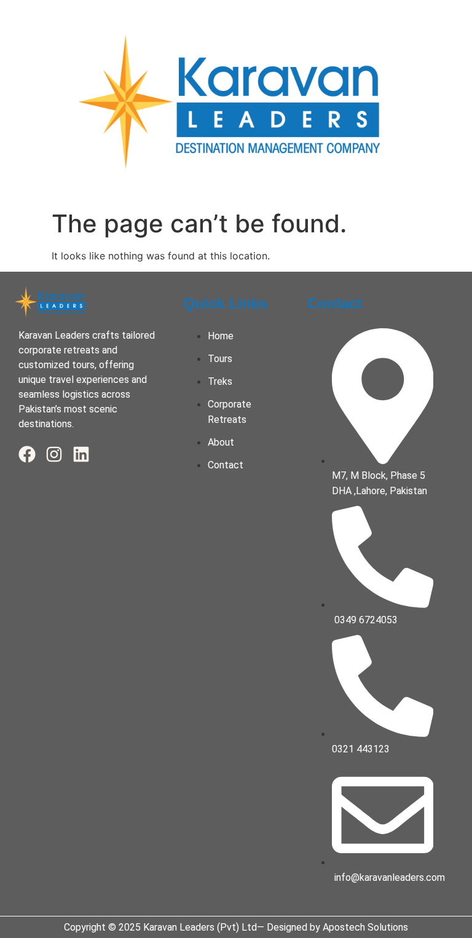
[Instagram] (54, 454)
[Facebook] (27, 454)
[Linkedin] (81, 454)
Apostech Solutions (365, 927)
